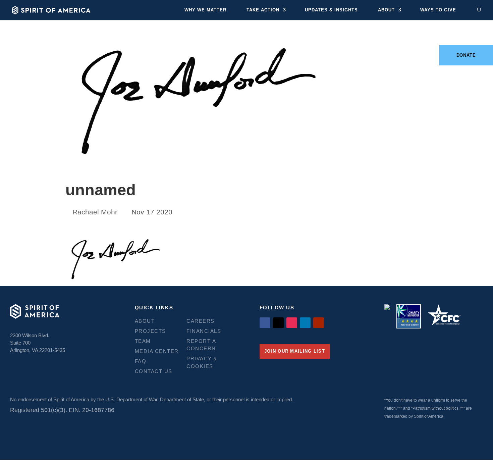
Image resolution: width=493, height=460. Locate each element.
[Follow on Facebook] (265, 322)
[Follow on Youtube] (318, 322)
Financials (203, 331)
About (386, 9)
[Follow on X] (278, 322)
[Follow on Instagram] (291, 322)
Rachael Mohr (94, 212)
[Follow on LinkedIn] (305, 322)
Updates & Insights (331, 9)
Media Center (157, 351)
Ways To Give (438, 9)
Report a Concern (201, 345)
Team (143, 341)
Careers (200, 321)
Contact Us (153, 371)
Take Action (262, 9)
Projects (150, 331)
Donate (466, 55)
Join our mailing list (294, 351)
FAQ (141, 361)
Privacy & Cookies (202, 362)
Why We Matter (205, 9)
